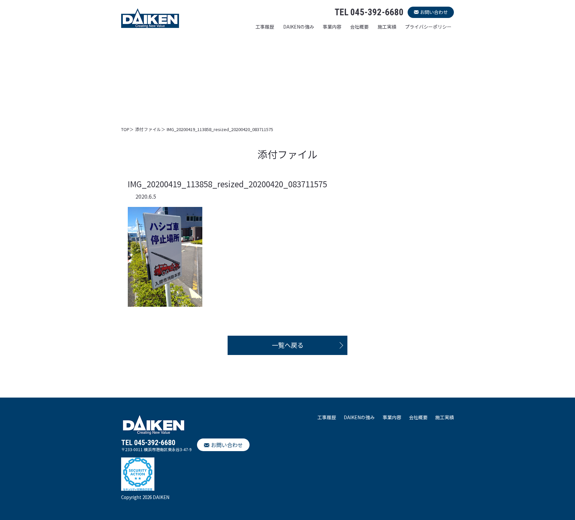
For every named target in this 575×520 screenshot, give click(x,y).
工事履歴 (265, 26)
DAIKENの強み (298, 26)
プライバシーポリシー (428, 26)
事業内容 (332, 26)
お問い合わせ (434, 12)
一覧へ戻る (287, 345)
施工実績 (387, 26)
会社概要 (359, 26)
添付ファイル (148, 129)
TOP (125, 129)
